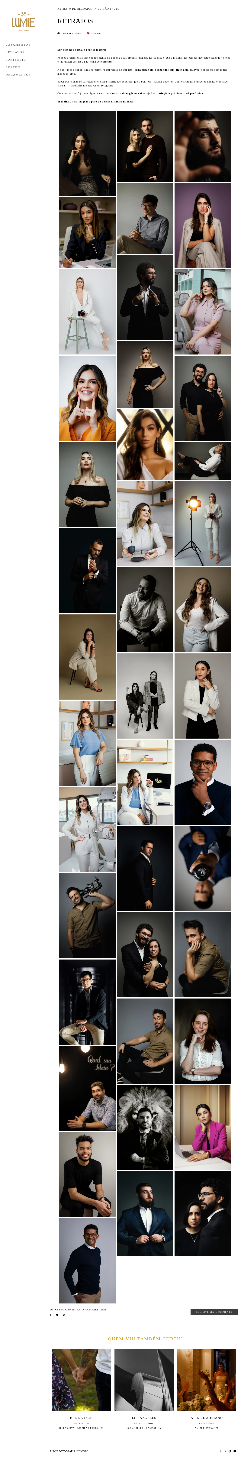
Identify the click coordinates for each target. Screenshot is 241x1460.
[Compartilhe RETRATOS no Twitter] (57, 1315)
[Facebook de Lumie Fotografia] (221, 1451)
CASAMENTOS (18, 44)
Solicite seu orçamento (214, 1312)
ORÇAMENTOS (18, 74)
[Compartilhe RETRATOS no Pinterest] (64, 1315)
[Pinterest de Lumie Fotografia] (230, 1451)
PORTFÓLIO (16, 59)
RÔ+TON (13, 67)
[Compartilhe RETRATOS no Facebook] (51, 1315)
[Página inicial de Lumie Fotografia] (23, 22)
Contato (82, 1451)
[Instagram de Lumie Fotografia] (225, 1451)
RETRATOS (15, 52)
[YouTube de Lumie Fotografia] (234, 1451)
